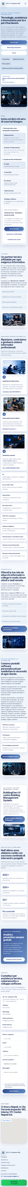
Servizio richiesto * (8, 1059)
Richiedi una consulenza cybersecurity (10, 629)
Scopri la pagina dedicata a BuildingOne (13, 819)
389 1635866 (6, 1014)
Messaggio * (6, 1068)
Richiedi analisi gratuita (14, 959)
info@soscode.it (7, 1027)
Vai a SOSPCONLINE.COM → (11, 468)
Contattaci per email (14, 239)
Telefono (5, 1051)
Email (14, 53)
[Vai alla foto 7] (19, 103)
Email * (5, 1043)
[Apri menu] (25, 3)
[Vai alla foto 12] (16, 104)
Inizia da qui (14, 42)
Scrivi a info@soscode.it (10, 756)
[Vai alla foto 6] (17, 103)
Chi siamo (4, 1157)
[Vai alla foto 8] (10, 104)
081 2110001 (6, 1007)
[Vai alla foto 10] (13, 104)
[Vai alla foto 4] (13, 103)
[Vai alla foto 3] (11, 103)
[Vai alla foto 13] (17, 104)
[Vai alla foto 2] (10, 103)
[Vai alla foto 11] (14, 104)
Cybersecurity (5, 1162)
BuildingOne (4, 1168)
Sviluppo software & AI (8, 1165)
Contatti (3, 1170)
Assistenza (4, 1160)
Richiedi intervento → (9, 429)
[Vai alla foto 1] (8, 103)
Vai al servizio (14, 229)
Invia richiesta (14, 1091)
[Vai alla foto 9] (11, 104)
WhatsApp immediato (14, 47)
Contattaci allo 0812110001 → (12, 392)
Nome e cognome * (8, 1034)
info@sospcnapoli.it (8, 1020)
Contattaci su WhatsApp (14, 234)
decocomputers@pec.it (11, 1176)
